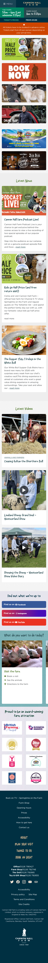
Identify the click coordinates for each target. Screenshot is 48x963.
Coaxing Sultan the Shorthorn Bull (23, 461)
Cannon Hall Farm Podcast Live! (21, 219)
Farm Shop (24, 803)
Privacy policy (18, 894)
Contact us (24, 827)
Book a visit (12, 676)
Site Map (33, 894)
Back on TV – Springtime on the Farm (24, 798)
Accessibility (24, 817)
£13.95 (31, 20)
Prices (24, 813)
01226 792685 (28, 872)
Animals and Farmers (14, 457)
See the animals (14, 680)
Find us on (9, 604)
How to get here (24, 822)
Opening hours (24, 808)
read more (20, 247)
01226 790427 (27, 866)
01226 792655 (32, 875)
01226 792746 (29, 869)
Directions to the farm (17, 684)
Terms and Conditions (24, 899)
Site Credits (24, 904)
